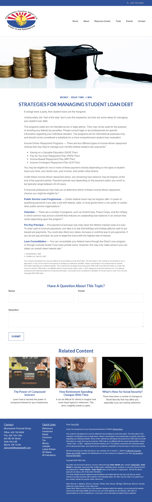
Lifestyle (46, 446)
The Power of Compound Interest (29, 393)
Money (45, 443)
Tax (44, 440)
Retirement (47, 428)
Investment (47, 431)
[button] (86, 21)
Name (11, 291)
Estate (45, 434)
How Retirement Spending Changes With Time (76, 393)
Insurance (47, 437)
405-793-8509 (137, 2)
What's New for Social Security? (122, 391)
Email (81, 291)
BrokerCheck (118, 429)
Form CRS (75, 424)
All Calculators (49, 455)
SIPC (138, 465)
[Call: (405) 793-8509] (101, 472)
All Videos (47, 452)
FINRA (133, 465)
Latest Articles (49, 449)
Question (13, 309)
